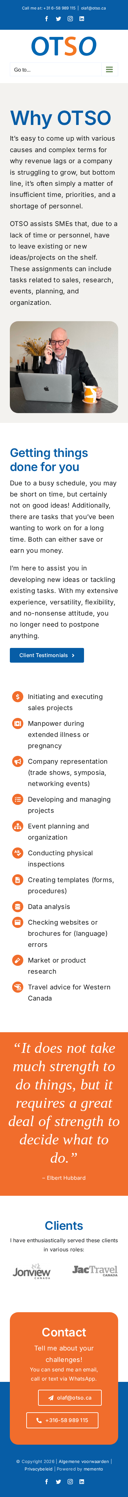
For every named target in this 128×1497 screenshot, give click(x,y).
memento (93, 1468)
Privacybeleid (39, 1468)
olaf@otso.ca (93, 8)
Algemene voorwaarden (84, 1461)
